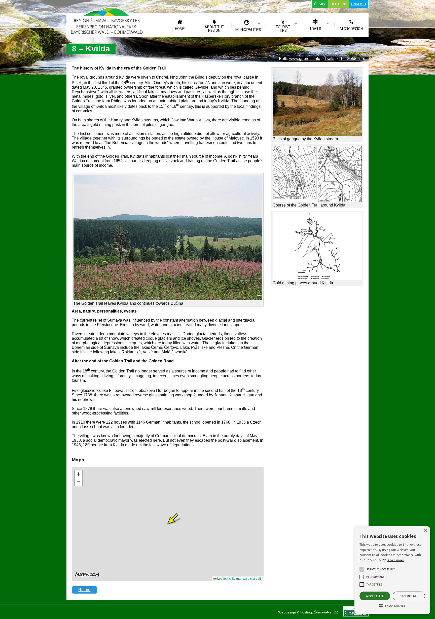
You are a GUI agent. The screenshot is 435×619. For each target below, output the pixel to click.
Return (84, 590)
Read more (395, 560)
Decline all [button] (409, 596)
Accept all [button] (375, 596)
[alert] (392, 570)
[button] (392, 605)
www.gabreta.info (304, 58)
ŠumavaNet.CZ (326, 612)
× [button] (425, 531)
